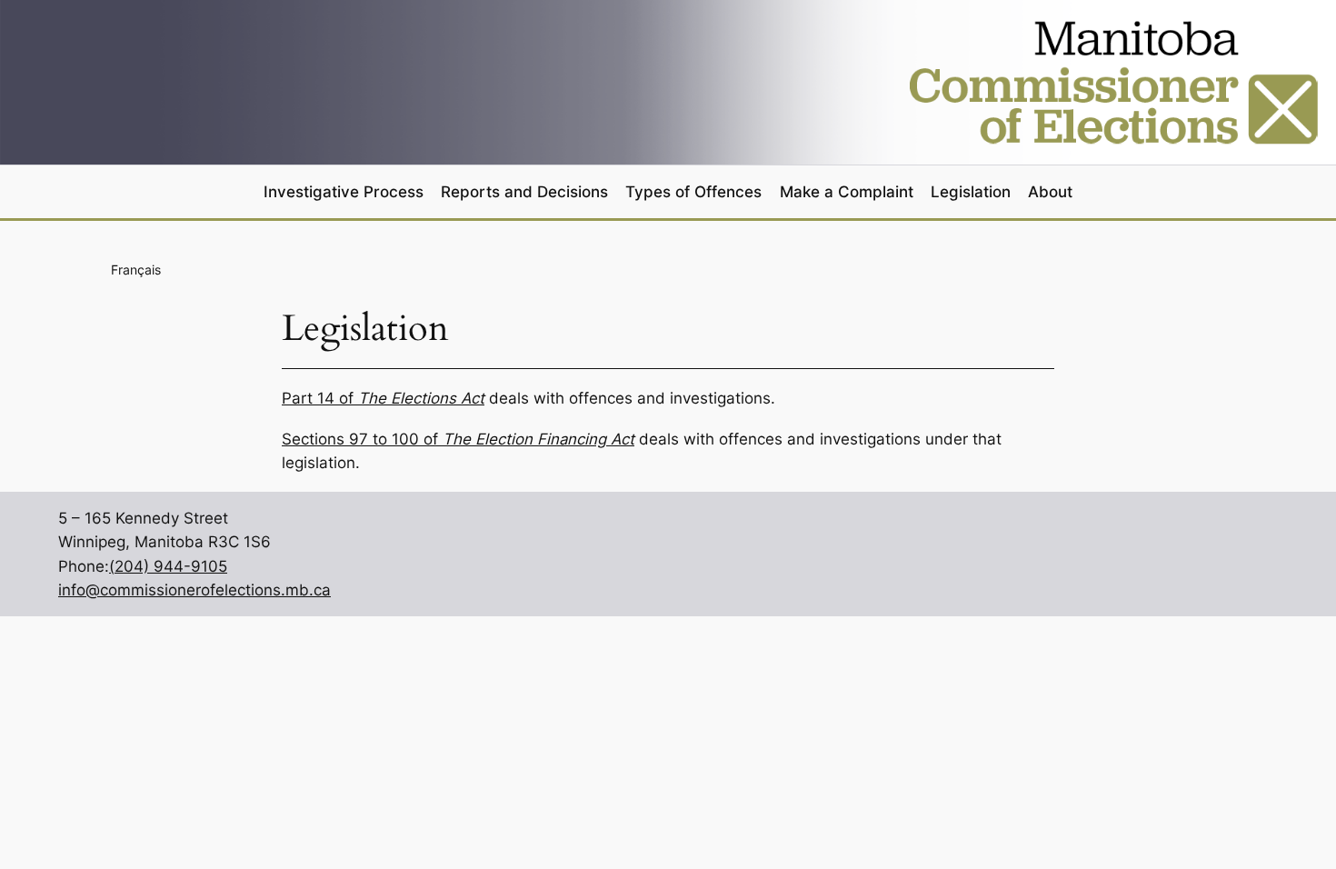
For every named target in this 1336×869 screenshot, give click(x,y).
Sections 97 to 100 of (458, 439)
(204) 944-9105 (168, 566)
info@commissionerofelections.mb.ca (194, 590)
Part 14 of (383, 398)
